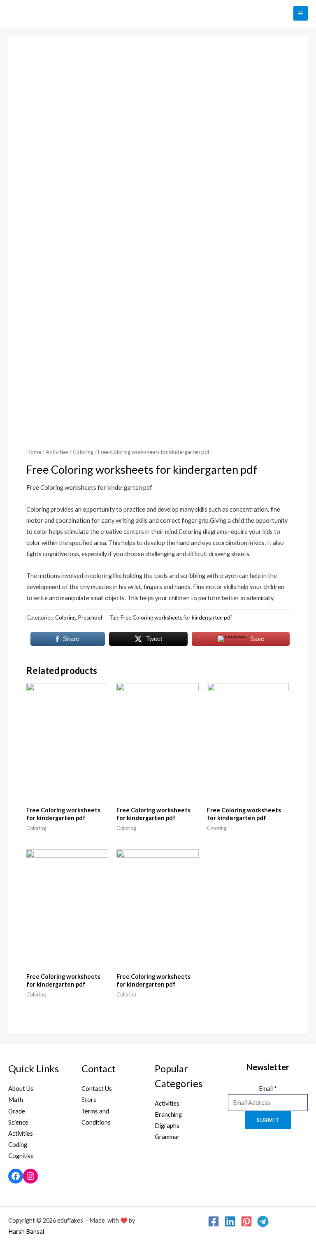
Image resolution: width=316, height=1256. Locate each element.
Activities (57, 452)
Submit (267, 1120)
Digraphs (167, 1125)
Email (268, 1088)
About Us (20, 1088)
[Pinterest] (246, 1221)
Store (89, 1099)
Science (18, 1122)
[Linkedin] (230, 1221)
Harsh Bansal (26, 1231)
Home (33, 452)
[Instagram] (30, 1176)
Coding (17, 1144)
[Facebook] (15, 1176)
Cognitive (21, 1155)
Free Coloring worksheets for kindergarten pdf (176, 617)
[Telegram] (263, 1221)
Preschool (90, 617)
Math (15, 1099)
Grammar (167, 1136)
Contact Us (96, 1088)
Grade (16, 1111)
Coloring (83, 452)
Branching (168, 1114)
